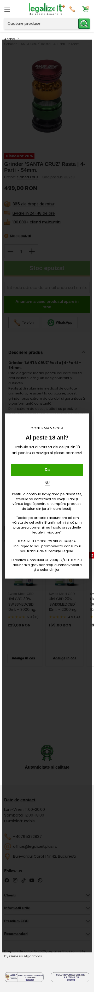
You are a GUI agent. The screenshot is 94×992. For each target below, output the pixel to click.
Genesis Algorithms (25, 956)
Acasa (9, 38)
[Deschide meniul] (7, 9)
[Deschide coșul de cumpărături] (85, 9)
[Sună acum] (72, 9)
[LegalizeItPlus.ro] (47, 9)
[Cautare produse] (84, 23)
